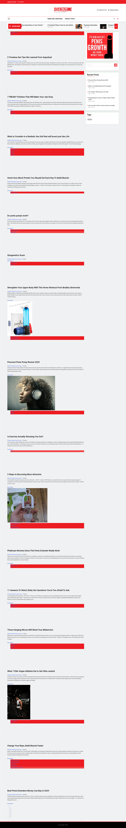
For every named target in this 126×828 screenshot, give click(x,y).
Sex (11, 34)
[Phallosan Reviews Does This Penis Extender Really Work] (27, 522)
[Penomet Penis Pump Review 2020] (19, 335)
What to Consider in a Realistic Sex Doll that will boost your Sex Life (38, 136)
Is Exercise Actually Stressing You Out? (25, 436)
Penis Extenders (14, 524)
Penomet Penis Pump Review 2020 (23, 362)
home (90, 119)
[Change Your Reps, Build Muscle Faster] (82, 27)
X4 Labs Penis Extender (16, 767)
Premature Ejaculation (70, 25)
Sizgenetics (13, 232)
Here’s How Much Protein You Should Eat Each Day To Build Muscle (38, 178)
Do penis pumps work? (17, 215)
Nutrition (12, 154)
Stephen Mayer (11, 61)
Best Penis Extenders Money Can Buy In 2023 (28, 791)
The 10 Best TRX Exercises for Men (98, 92)
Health (12, 153)
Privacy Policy (70, 19)
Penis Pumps (13, 192)
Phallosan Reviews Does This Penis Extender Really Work (33, 550)
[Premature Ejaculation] (58, 27)
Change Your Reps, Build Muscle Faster (99, 25)
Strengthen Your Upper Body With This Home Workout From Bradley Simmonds (43, 287)
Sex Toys (12, 113)
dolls (11, 111)
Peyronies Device (14, 762)
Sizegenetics (13, 765)
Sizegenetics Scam (16, 255)
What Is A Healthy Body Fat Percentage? (99, 86)
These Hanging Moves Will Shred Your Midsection (30, 630)
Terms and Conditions (54, 19)
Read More (10, 70)
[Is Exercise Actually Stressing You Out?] (31, 409)
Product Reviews (14, 230)
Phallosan (13, 525)
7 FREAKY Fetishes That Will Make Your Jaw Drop (30, 97)
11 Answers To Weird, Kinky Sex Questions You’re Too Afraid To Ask (38, 590)
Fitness (12, 151)
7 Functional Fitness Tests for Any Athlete (39, 25)
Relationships (14, 32)
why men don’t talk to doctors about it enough (101, 105)
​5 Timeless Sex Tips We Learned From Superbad (29, 57)
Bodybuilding (13, 149)
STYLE (12, 451)
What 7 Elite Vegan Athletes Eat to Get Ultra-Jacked (31, 671)
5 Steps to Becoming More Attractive (24, 474)
